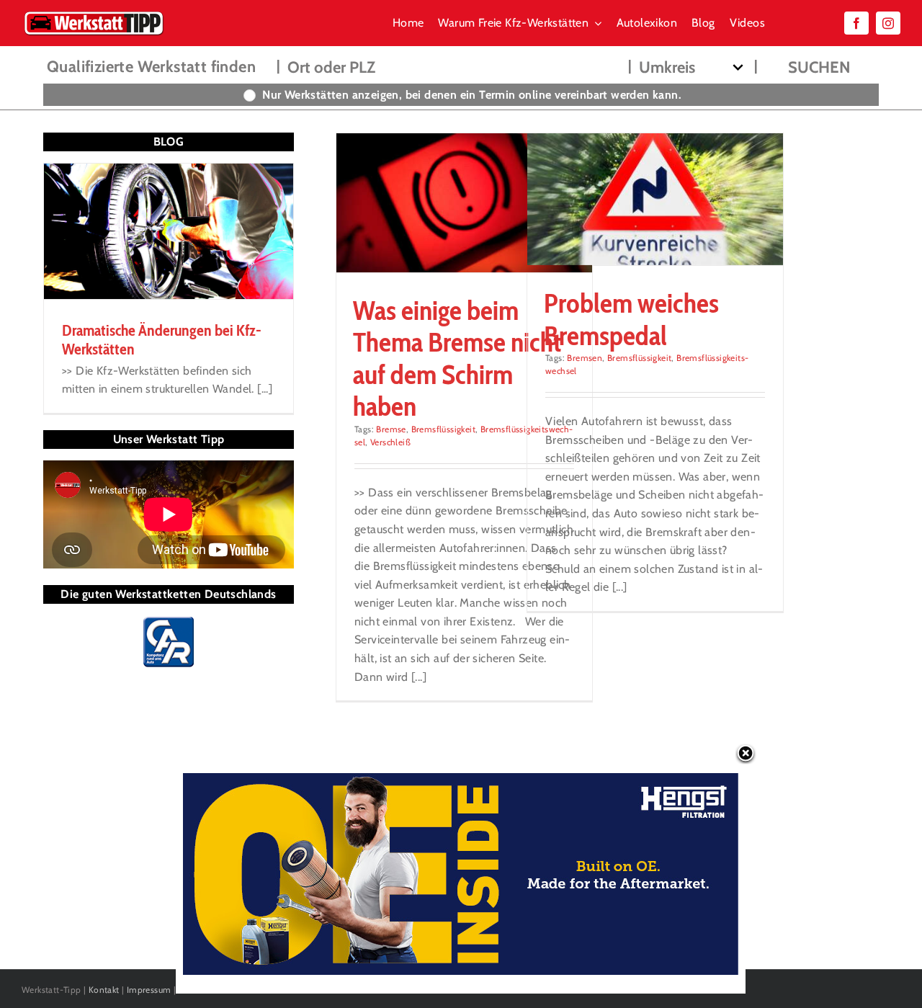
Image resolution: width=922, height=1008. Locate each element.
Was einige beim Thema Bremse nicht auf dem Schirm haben (457, 358)
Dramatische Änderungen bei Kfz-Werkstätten (161, 340)
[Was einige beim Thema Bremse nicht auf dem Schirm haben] (464, 202)
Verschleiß (390, 442)
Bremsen (584, 357)
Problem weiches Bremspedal (631, 319)
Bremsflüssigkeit (443, 429)
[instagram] (888, 23)
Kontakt (104, 989)
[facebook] (856, 23)
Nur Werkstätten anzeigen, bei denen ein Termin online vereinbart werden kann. (471, 95)
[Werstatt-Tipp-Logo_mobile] (94, 14)
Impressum (149, 989)
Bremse (391, 429)
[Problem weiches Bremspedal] (655, 199)
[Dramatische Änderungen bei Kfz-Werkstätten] (168, 231)
